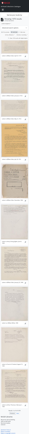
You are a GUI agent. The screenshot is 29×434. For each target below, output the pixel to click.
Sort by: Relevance (9, 35)
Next (17, 413)
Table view (22, 32)
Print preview (6, 32)
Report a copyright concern (8, 433)
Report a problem (5, 431)
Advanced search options (10, 28)
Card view (14, 32)
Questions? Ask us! (6, 430)
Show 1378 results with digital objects (18, 38)
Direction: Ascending (22, 35)
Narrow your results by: (14, 15)
